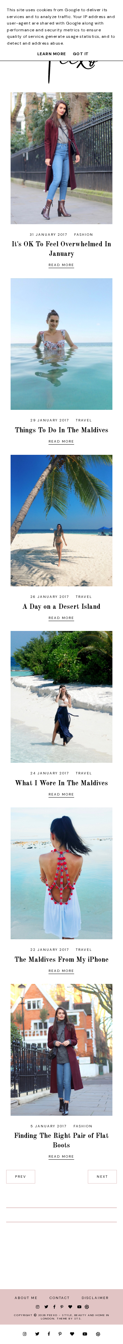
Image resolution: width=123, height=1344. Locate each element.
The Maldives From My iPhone (61, 960)
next (102, 1176)
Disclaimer (95, 1298)
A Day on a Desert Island (61, 607)
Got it (81, 54)
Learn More (51, 54)
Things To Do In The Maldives (61, 430)
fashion (83, 234)
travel (84, 420)
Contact (60, 1298)
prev (20, 1176)
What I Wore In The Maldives (61, 783)
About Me (26, 1298)
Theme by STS (69, 1318)
